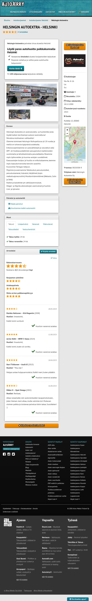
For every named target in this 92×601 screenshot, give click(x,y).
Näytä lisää (52, 499)
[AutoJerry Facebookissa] (5, 455)
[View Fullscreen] (67, 139)
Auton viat (28, 450)
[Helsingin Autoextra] (31, 95)
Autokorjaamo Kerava (77, 477)
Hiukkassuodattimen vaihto (57, 496)
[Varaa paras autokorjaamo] (8, 445)
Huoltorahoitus (30, 479)
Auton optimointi (53, 471)
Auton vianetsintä (54, 477)
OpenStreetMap (78, 160)
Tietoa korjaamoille (32, 465)
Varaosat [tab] (35, 224)
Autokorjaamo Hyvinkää (78, 458)
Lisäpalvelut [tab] (23, 224)
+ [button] (67, 129)
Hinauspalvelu (53, 486)
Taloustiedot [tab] (13, 229)
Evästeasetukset (26, 508)
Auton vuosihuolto (54, 480)
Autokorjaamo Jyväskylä (78, 467)
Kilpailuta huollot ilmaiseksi (75, 46)
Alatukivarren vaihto (55, 451)
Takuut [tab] (11, 224)
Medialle (28, 470)
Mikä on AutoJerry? (67, 12)
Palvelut (28, 462)
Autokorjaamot (19, 20)
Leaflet (69, 160)
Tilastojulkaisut (30, 473)
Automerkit (29, 447)
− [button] (67, 133)
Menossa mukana (31, 485)
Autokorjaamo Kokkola (78, 480)
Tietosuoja (15, 508)
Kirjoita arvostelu (49, 251)
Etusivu (7, 20)
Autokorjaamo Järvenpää (78, 461)
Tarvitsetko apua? (78, 599)
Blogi (27, 467)
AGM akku (51, 445)
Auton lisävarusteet (54, 461)
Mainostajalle (30, 482)
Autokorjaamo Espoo (77, 445)
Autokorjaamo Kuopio (77, 486)
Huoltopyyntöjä (30, 476)
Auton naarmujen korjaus (56, 467)
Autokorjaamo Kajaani (77, 471)
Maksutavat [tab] (48, 224)
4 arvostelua (23, 32)
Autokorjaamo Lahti (77, 490)
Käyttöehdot (7, 508)
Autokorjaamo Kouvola (78, 483)
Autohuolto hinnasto (32, 444)
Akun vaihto (52, 448)
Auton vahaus (52, 474)
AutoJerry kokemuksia (32, 456)
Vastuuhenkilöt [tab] (29, 229)
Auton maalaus (53, 464)
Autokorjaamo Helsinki (38, 20)
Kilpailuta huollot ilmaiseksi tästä (75, 181)
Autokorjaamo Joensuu (78, 464)
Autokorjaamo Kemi (77, 474)
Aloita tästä (14, 68)
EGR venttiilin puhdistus (56, 483)
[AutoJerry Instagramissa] (9, 455)
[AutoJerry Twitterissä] (14, 455)
